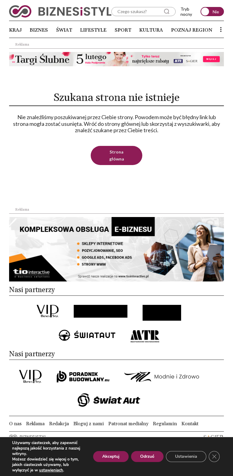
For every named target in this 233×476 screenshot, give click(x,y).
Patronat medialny (128, 424)
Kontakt (189, 424)
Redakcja (59, 424)
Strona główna (116, 155)
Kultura (151, 30)
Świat (64, 30)
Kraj (15, 30)
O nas (15, 424)
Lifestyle (93, 30)
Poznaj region (191, 30)
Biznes (39, 30)
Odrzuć (147, 456)
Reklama (35, 424)
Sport (123, 30)
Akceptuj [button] (111, 456)
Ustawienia (186, 456)
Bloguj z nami (88, 424)
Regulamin (165, 424)
